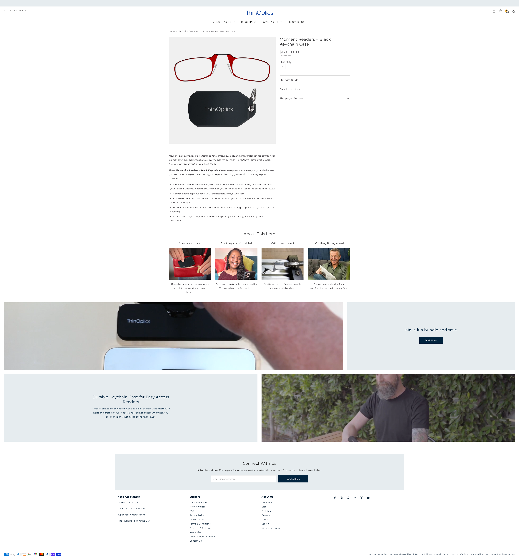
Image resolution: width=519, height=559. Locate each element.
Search (265, 523)
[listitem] (259, 3)
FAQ (192, 511)
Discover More (297, 22)
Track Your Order (198, 502)
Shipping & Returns (200, 528)
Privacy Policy (197, 515)
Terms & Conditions (200, 523)
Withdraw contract (272, 528)
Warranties (195, 532)
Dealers (266, 515)
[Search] (513, 11)
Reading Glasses (220, 22)
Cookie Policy (197, 519)
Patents (266, 519)
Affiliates (266, 511)
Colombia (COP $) (14, 10)
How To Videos (197, 506)
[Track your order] (501, 11)
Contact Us (196, 541)
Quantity (285, 62)
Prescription (248, 22)
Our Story (267, 502)
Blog (264, 506)
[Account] (494, 11)
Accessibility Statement (202, 536)
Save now (431, 340)
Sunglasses (270, 22)
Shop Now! (280, 3)
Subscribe (293, 479)
